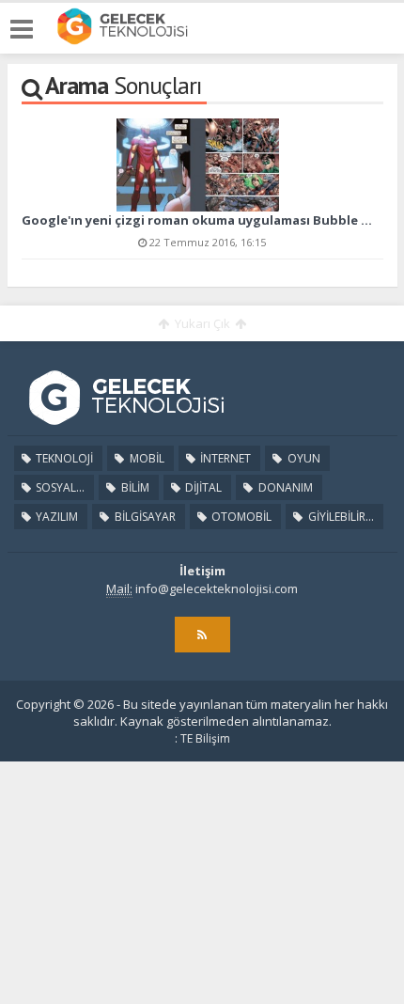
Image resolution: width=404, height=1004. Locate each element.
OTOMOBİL (240, 517)
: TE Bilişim (202, 738)
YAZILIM (55, 517)
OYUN (302, 458)
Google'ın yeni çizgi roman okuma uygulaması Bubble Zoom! (197, 220)
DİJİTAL (202, 487)
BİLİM (133, 487)
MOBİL (145, 458)
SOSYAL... (59, 487)
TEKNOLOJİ (63, 458)
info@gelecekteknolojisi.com (216, 588)
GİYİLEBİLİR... (339, 517)
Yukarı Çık (202, 323)
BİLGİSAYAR (144, 517)
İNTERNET (224, 458)
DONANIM (284, 487)
